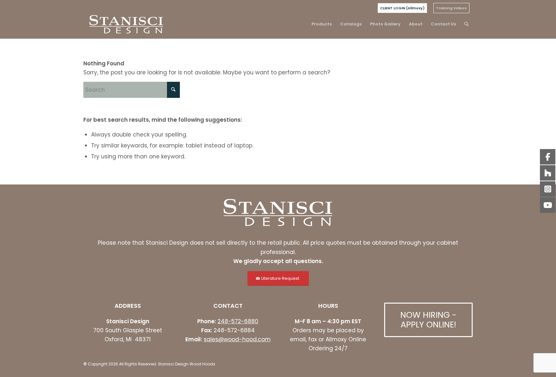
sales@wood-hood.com (237, 339)
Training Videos (451, 8)
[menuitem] (402, 8)
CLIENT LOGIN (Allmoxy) (402, 8)
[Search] (466, 24)
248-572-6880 (238, 321)
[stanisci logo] (126, 24)
